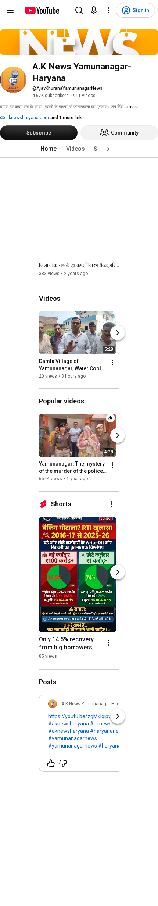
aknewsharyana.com (27, 117)
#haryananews (107, 731)
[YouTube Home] (41, 10)
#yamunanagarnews (72, 738)
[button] (108, 149)
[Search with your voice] (93, 10)
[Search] (79, 10)
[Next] (117, 332)
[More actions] (112, 362)
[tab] (48, 149)
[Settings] (108, 10)
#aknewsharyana (68, 724)
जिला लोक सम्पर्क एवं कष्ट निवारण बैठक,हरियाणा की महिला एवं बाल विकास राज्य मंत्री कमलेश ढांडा (79, 265)
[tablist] (79, 149)
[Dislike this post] (63, 763)
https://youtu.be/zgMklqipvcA (82, 716)
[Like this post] (51, 763)
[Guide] (10, 10)
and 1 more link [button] (66, 117)
